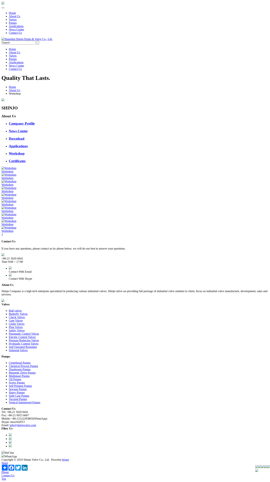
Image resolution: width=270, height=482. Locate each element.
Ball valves (15, 310)
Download (16, 138)
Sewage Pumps (18, 389)
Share (4, 463)
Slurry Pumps (17, 392)
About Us (14, 16)
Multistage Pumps (19, 376)
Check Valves (17, 317)
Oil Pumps (15, 379)
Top (3, 478)
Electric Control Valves (22, 337)
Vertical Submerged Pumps (24, 402)
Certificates (17, 161)
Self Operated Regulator (23, 347)
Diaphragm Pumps (19, 369)
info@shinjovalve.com (23, 425)
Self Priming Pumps (20, 385)
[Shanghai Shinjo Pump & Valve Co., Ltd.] (2, 3)
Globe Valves (16, 323)
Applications (16, 26)
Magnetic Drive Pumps (22, 372)
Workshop (17, 153)
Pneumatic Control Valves (24, 333)
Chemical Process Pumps (23, 366)
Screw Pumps (17, 382)
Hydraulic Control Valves (23, 343)
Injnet (65, 459)
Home (12, 13)
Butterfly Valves (18, 313)
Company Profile (22, 123)
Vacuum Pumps (18, 399)
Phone (5, 472)
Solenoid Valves (18, 350)
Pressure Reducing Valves (24, 340)
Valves (13, 19)
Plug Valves (16, 327)
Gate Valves (16, 320)
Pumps (13, 22)
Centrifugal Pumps (19, 362)
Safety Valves (17, 330)
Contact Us (15, 32)
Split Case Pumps (19, 395)
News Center (16, 29)
